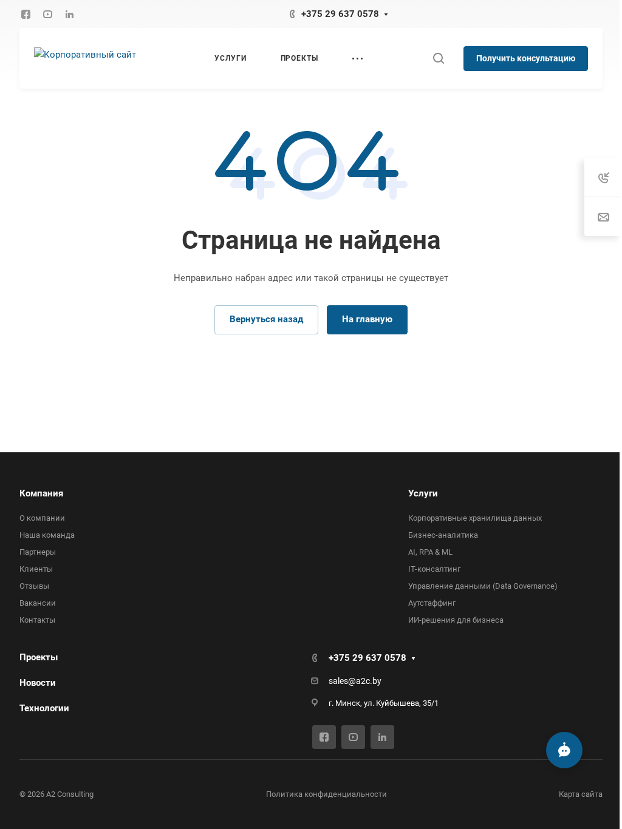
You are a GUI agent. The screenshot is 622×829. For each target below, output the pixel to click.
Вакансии (37, 602)
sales (334, 681)
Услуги (417, 493)
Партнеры (37, 552)
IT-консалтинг (428, 569)
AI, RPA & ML (424, 552)
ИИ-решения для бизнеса (449, 619)
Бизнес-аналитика (437, 535)
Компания (41, 493)
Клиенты (36, 569)
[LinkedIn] (69, 14)
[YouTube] (47, 14)
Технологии (44, 708)
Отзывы (34, 585)
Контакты (37, 619)
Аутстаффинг (425, 602)
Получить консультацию (516, 58)
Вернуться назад (262, 319)
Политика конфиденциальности (321, 794)
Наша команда (47, 535)
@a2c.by (360, 681)
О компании (42, 518)
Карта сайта (571, 794)
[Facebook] (25, 14)
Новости (37, 682)
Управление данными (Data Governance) (477, 585)
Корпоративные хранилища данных (469, 518)
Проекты (38, 657)
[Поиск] (429, 58)
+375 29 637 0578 (336, 13)
